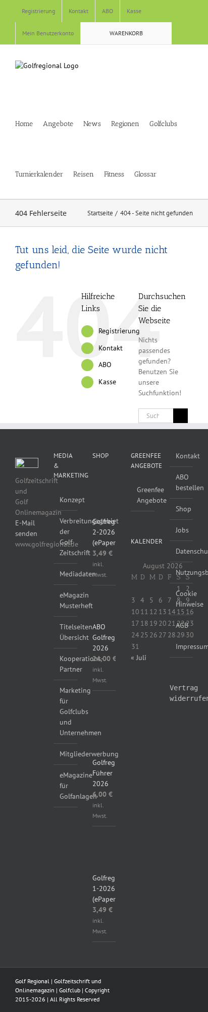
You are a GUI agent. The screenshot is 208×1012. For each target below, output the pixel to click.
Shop (182, 508)
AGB (182, 625)
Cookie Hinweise (182, 599)
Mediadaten (66, 573)
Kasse (107, 381)
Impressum (182, 646)
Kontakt (110, 347)
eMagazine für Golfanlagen (66, 785)
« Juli (138, 657)
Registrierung (119, 330)
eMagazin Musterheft (66, 600)
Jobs (182, 529)
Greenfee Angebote (143, 495)
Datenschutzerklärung (182, 551)
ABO (105, 364)
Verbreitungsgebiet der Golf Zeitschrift (66, 536)
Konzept (66, 499)
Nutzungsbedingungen (182, 572)
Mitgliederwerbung (66, 753)
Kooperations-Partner (66, 664)
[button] (185, 173)
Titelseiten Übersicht (66, 632)
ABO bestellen (182, 482)
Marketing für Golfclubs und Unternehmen (66, 711)
